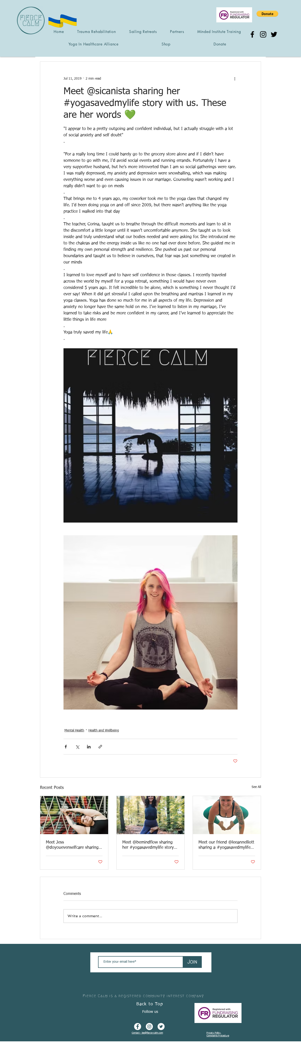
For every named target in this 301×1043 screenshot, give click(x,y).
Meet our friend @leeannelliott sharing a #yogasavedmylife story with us (226, 845)
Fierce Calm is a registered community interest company (143, 996)
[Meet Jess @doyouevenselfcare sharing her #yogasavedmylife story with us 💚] (74, 815)
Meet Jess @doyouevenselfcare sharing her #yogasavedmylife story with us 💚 (72, 845)
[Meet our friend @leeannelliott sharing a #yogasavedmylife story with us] (227, 815)
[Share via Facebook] (65, 746)
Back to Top (149, 1004)
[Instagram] (263, 34)
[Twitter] (274, 34)
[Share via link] (100, 746)
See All (256, 787)
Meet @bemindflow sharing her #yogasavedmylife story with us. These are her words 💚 (149, 845)
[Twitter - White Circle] (161, 1026)
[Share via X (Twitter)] (77, 746)
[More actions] (235, 78)
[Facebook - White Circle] (137, 1026)
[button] (267, 14)
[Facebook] (252, 34)
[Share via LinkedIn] (89, 746)
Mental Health (74, 730)
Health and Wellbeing (103, 730)
